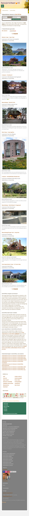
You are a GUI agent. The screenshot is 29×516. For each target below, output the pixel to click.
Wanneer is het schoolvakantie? (10, 428)
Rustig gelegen (18, 381)
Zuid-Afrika (12, 10)
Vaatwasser (17, 383)
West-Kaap (6, 403)
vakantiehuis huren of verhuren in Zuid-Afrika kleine (14, 358)
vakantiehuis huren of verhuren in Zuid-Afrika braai (14, 355)
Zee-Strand (17, 385)
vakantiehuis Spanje (7, 459)
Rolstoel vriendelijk (7, 381)
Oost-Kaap (6, 404)
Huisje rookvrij (18, 376)
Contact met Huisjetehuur (9, 431)
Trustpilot (5, 469)
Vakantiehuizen (2, 6)
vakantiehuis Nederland (8, 455)
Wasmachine (6, 385)
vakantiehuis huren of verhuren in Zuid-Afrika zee (13, 368)
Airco (4, 485)
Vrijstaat (5, 407)
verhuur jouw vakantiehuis (9, 453)
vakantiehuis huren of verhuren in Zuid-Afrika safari (14, 366)
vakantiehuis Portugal (8, 460)
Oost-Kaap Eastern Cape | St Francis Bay (11, 264)
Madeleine (5, 480)
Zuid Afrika (18, 14)
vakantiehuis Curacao (8, 465)
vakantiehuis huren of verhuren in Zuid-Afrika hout (14, 357)
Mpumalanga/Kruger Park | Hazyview (10, 232)
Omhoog (4, 502)
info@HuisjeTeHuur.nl (7, 496)
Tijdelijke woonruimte (8, 383)
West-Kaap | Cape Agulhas (8, 132)
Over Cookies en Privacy (8, 434)
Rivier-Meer (17, 380)
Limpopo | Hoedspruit (7, 75)
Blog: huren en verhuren (8, 432)
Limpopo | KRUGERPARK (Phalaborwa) (10, 176)
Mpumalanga (6, 406)
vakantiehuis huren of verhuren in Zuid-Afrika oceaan (14, 359)
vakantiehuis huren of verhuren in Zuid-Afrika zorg (13, 369)
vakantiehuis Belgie (7, 456)
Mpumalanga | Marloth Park (8, 102)
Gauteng (5, 409)
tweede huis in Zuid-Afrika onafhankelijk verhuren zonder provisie (14, 348)
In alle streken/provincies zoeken (10, 413)
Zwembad (5, 386)
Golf (4, 376)
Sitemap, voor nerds (7, 435)
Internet (5, 378)
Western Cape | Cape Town (8, 37)
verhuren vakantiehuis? (8, 493)
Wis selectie (4, 30)
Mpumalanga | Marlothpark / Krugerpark (11, 205)
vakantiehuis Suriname (8, 463)
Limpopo (5, 410)
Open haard (6, 380)
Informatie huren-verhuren (9, 429)
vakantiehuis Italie (7, 462)
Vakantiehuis (5, 10)
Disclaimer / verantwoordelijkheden (11, 426)
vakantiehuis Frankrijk (8, 458)
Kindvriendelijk (18, 378)
